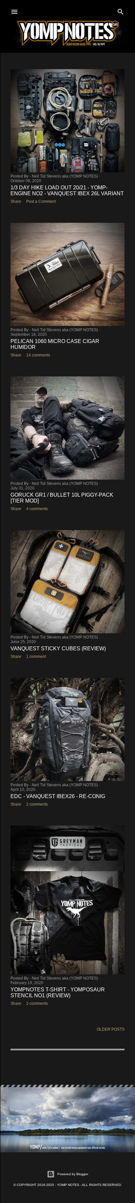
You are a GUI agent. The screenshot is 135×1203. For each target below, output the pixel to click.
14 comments (38, 355)
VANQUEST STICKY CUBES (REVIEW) (58, 648)
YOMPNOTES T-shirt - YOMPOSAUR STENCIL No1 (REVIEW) (57, 992)
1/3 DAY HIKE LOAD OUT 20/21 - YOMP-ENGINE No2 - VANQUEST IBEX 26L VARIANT (67, 190)
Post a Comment (41, 201)
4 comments (37, 508)
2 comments (37, 804)
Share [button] (15, 201)
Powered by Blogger (72, 1174)
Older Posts (111, 1029)
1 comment (36, 656)
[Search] (121, 10)
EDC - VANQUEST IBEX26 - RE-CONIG (57, 796)
